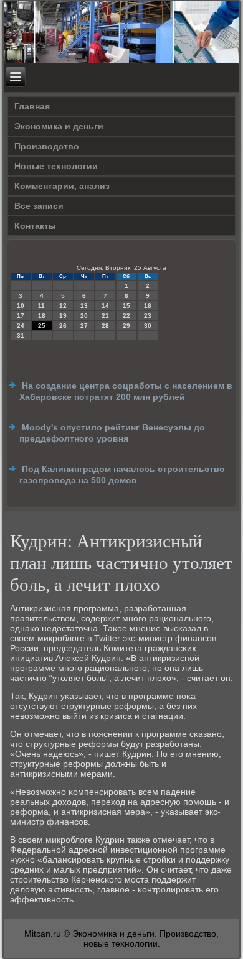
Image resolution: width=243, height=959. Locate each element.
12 (63, 305)
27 (84, 325)
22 (126, 315)
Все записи (39, 206)
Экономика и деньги (58, 126)
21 (105, 315)
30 (147, 325)
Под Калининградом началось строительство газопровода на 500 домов (122, 474)
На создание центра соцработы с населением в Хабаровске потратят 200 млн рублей (125, 391)
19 (63, 315)
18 (41, 315)
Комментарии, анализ (62, 186)
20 (84, 315)
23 (147, 315)
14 (105, 305)
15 (126, 305)
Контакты (35, 226)
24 (20, 325)
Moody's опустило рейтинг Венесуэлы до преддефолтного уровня (112, 432)
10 (20, 305)
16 (147, 305)
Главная (32, 106)
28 (105, 325)
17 (20, 315)
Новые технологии (56, 166)
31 (20, 335)
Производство (46, 146)
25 (41, 325)
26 (63, 325)
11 (41, 305)
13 (84, 305)
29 (126, 325)
